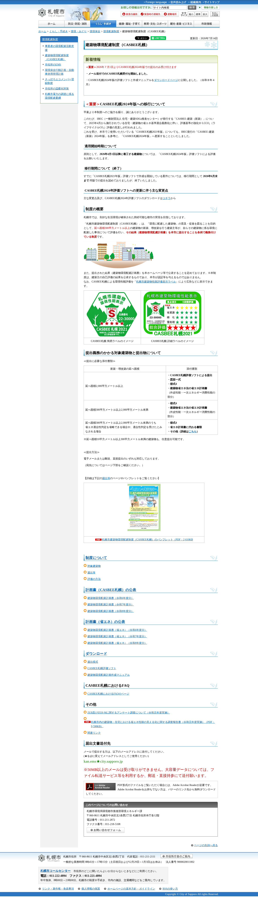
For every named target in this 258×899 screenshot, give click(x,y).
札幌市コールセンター (55, 870)
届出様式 (92, 661)
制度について (96, 558)
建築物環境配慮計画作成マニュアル (108, 674)
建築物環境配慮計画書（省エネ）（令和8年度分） (117, 642)
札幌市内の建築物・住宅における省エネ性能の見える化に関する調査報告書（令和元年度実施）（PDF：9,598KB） (153, 724)
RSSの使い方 (170, 888)
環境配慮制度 (111, 31)
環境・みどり (79, 31)
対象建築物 (94, 565)
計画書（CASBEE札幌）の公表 (111, 590)
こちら (193, 431)
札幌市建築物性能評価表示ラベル (156, 281)
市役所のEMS (53, 64)
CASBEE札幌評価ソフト (101, 668)
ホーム (42, 31)
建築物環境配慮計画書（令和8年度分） (110, 611)
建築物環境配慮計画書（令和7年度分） (110, 604)
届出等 (106, 478)
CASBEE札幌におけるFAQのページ (108, 693)
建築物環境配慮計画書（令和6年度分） (110, 598)
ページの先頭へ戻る (206, 845)
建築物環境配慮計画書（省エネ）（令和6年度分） (117, 629)
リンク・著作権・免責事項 (58, 888)
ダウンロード (96, 654)
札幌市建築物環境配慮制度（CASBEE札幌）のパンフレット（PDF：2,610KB (147, 539)
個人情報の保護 (90, 888)
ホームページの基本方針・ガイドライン (131, 888)
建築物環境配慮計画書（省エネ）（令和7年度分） (117, 636)
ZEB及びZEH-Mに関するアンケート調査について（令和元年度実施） (128, 712)
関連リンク (94, 732)
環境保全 (95, 31)
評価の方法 (94, 578)
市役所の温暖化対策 (57, 88)
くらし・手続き (58, 31)
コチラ (167, 198)
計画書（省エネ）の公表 (105, 622)
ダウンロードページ (166, 80)
